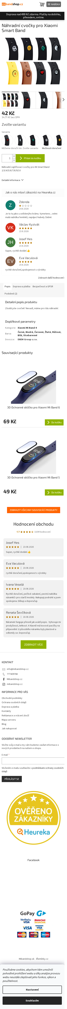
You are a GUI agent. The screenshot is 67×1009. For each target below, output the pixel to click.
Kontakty (6, 711)
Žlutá (48, 332)
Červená (38, 332)
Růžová (56, 332)
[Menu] (54, 4)
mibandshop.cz (15, 684)
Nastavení (32, 990)
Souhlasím (32, 1001)
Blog (4, 724)
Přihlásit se (11, 778)
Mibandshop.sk (26, 959)
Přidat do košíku (32, 158)
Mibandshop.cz (14, 679)
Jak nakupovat (9, 728)
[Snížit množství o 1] (14, 160)
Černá (21, 332)
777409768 (12, 674)
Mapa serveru (9, 720)
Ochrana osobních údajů (14, 702)
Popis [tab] (7, 286)
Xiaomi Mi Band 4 (27, 328)
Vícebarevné (30, 335)
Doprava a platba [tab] (21, 286)
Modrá (29, 332)
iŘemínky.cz (42, 959)
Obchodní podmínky (12, 698)
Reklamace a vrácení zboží (15, 715)
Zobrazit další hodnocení (51, 278)
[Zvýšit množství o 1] (14, 156)
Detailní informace (11, 180)
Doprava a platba (10, 707)
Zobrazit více (33, 644)
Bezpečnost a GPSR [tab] (43, 286)
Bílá (20, 335)
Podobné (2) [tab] (11, 293)
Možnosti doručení (51, 148)
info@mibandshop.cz (18, 669)
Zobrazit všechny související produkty (33, 510)
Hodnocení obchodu (33, 523)
